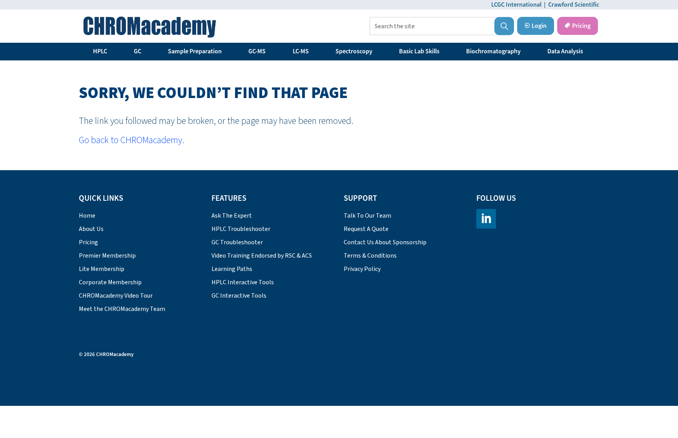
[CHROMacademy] (149, 27)
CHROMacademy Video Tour (116, 295)
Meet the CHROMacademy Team (122, 309)
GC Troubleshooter (237, 242)
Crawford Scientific (573, 4)
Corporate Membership (110, 282)
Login (539, 26)
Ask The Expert (231, 215)
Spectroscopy (353, 51)
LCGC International (516, 4)
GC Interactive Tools (238, 295)
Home (87, 215)
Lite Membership (101, 269)
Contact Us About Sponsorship (385, 242)
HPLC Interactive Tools (242, 282)
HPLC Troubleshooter (240, 229)
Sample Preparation (195, 51)
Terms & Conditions (370, 255)
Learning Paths (231, 269)
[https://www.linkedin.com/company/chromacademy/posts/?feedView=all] (486, 219)
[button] (504, 26)
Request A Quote (366, 229)
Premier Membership (107, 255)
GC (137, 51)
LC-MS (301, 51)
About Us (91, 229)
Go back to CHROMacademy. (131, 140)
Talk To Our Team (367, 215)
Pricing (581, 26)
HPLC (100, 51)
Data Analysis (565, 51)
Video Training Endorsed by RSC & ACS (261, 255)
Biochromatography (493, 51)
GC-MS (257, 51)
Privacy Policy (362, 269)
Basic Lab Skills (419, 51)
